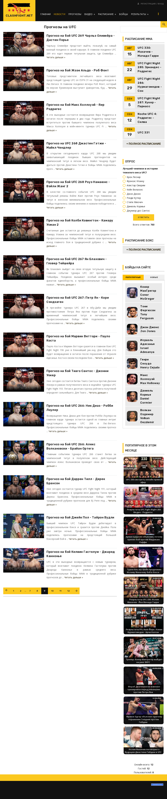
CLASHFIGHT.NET (19, 15)
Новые (154, 277)
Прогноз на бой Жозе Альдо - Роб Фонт (77, 70)
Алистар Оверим (136, 185)
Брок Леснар (134, 177)
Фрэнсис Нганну (135, 181)
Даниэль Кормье (136, 206)
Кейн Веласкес (135, 189)
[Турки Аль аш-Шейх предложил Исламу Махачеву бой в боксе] (144, 557)
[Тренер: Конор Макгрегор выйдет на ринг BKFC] (144, 647)
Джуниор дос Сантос (138, 210)
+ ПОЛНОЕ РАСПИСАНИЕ (143, 143)
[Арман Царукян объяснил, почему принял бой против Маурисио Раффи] (144, 527)
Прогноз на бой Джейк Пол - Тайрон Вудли (80, 517)
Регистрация (148, 4)
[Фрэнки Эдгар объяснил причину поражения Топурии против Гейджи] (144, 707)
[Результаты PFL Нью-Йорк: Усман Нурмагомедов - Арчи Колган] (144, 617)
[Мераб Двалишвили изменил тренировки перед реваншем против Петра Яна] (144, 677)
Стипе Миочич (135, 202)
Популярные (133, 277)
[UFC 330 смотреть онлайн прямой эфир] (144, 467)
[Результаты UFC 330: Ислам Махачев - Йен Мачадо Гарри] (144, 587)
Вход (161, 4)
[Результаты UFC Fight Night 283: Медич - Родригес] (144, 497)
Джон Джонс (134, 193)
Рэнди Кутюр (134, 198)
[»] (76, 591)
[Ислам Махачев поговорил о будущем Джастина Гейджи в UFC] (144, 737)
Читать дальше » (55, 57)
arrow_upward (160, 792)
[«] (6, 591)
